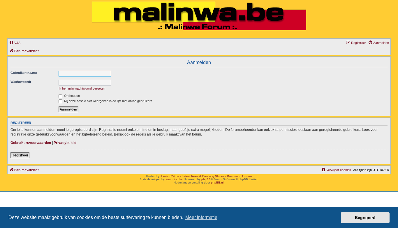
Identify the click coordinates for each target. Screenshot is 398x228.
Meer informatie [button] (201, 217)
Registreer (20, 155)
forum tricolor (174, 179)
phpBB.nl (217, 182)
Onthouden (71, 95)
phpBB (206, 179)
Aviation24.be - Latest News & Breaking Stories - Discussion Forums (206, 176)
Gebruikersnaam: (23, 72)
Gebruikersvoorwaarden (30, 143)
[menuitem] (14, 42)
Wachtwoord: (20, 81)
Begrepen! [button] (365, 217)
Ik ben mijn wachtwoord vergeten (82, 88)
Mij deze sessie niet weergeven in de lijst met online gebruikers (107, 101)
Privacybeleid (65, 143)
